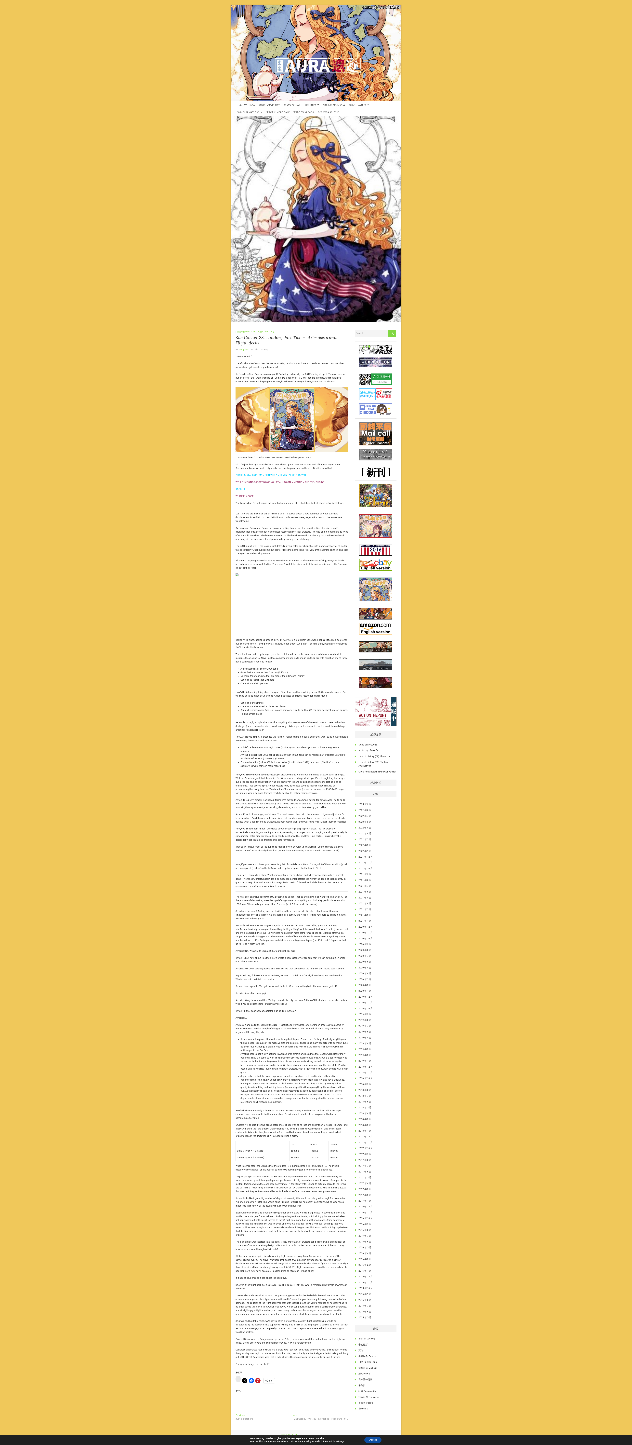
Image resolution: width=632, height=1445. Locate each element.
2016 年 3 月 (364, 1259)
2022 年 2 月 (364, 845)
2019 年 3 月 (364, 1049)
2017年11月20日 (259, 349)
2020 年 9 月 (364, 944)
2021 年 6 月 (364, 891)
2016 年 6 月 (364, 1241)
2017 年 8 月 (364, 1160)
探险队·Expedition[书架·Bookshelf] (280, 105)
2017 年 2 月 (364, 1195)
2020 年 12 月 (365, 926)
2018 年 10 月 (365, 1078)
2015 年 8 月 (364, 1300)
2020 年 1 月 (364, 991)
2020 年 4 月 (364, 973)
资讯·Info (310, 105)
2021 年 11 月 (365, 862)
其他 (360, 1350)
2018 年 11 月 (365, 1072)
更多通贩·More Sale (278, 112)
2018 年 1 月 (364, 1130)
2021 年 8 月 (364, 880)
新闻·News (364, 1373)
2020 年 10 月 (365, 938)
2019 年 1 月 (364, 1061)
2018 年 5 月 (364, 1107)
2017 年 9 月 (364, 1154)
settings (340, 1441)
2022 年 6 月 (364, 822)
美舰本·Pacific (357, 105)
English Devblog (366, 1338)
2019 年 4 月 (364, 1043)
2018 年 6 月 (364, 1101)
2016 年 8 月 (364, 1230)
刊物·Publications (248, 112)
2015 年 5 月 (364, 1317)
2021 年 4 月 (364, 903)
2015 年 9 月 (364, 1294)
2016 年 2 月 (364, 1265)
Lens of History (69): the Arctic (374, 756)
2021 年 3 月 (364, 909)
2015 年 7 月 (364, 1305)
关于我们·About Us (329, 112)
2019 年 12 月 (365, 996)
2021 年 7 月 (364, 886)
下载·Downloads (303, 112)
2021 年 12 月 (365, 856)
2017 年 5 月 (364, 1177)
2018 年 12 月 (365, 1066)
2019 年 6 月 (364, 1031)
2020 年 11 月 (365, 932)
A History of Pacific (368, 750)
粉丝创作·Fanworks (368, 1397)
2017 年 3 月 (364, 1189)
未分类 (362, 1385)
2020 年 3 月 (364, 979)
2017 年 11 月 (365, 1142)
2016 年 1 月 (364, 1270)
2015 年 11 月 (365, 1282)
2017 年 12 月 (365, 1136)
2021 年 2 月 (364, 915)
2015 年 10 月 (365, 1288)
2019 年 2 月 (364, 1055)
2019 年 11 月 (365, 1002)
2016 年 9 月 (364, 1224)
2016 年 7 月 (364, 1235)
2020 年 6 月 (364, 961)
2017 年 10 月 (365, 1148)
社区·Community (367, 1391)
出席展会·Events (367, 1356)
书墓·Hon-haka (246, 105)
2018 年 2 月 (364, 1125)
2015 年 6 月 (364, 1311)
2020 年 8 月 (364, 950)
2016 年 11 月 (365, 1212)
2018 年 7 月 (364, 1096)
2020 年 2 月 (364, 985)
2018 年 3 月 (364, 1119)
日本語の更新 (365, 1379)
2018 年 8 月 (364, 1090)
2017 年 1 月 (364, 1200)
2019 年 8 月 (364, 1020)
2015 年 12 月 (365, 1276)
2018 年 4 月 (364, 1113)
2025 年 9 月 (364, 804)
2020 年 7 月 (364, 956)
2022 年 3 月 (364, 839)
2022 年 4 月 (364, 833)
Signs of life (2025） (369, 744)
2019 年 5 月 (364, 1037)
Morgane (243, 349)
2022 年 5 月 (364, 827)
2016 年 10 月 (365, 1218)
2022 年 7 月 (364, 816)
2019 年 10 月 (365, 1008)
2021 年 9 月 (364, 874)
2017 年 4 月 (364, 1183)
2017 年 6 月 (364, 1171)
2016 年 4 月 (364, 1253)
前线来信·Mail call (334, 105)
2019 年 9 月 (364, 1014)
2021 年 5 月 (364, 897)
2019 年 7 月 (364, 1026)
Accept (373, 1439)
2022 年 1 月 (364, 851)
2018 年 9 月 (364, 1084)
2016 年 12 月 (365, 1206)
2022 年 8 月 (364, 810)
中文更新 (363, 1344)
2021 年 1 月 (364, 921)
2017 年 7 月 (364, 1166)
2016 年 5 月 (364, 1247)
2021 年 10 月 (365, 868)
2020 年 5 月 (364, 967)
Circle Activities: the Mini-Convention (377, 771)
